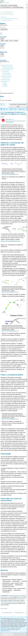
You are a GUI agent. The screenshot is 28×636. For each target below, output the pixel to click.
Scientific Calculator (7, 74)
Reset (2, 38)
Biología (23, 109)
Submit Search (4, 29)
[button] (5, 84)
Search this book (3, 25)
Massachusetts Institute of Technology (14, 120)
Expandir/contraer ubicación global (26, 109)
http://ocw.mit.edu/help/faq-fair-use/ (10, 174)
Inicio (6, 109)
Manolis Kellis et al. (10, 119)
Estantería (14, 109)
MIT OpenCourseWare (15, 601)
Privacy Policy (4, 627)
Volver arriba (3, 608)
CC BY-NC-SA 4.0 (21, 598)
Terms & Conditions (11, 627)
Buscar (2, 634)
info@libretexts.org (6, 630)
